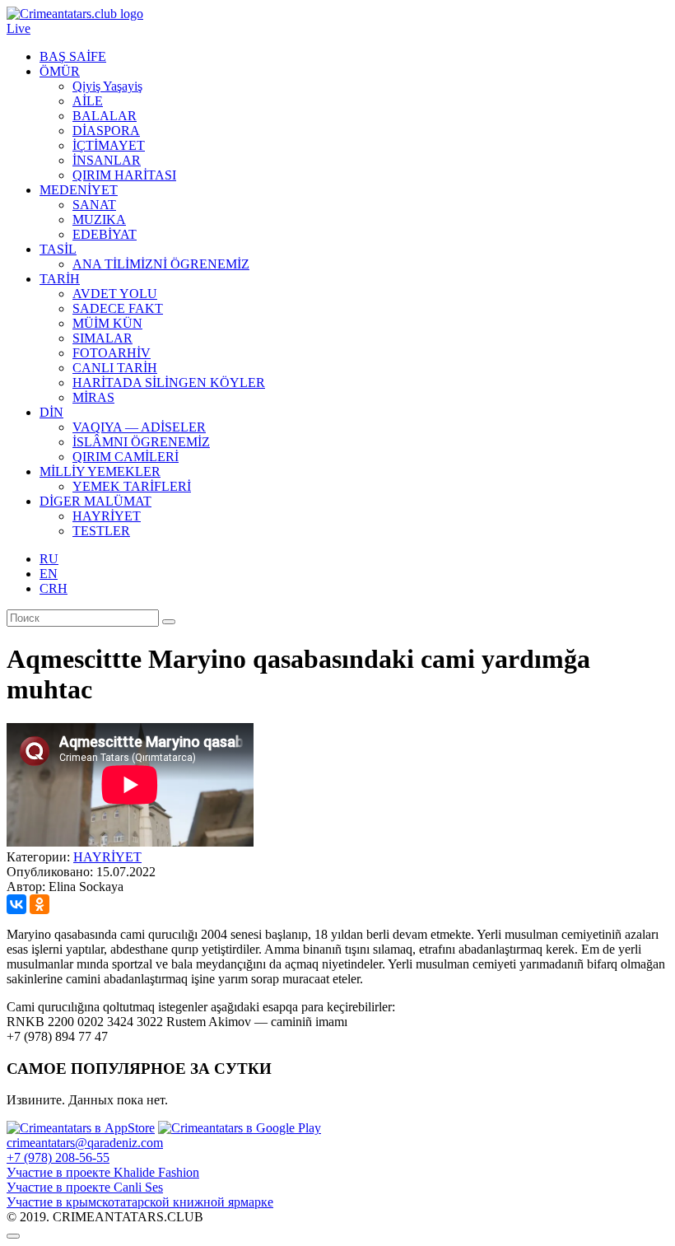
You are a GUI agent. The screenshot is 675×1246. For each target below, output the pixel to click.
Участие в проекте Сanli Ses (85, 1187)
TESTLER (101, 531)
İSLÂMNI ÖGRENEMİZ (141, 442)
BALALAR (104, 116)
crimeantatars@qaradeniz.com (85, 1143)
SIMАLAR (102, 338)
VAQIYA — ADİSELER (139, 427)
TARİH (60, 279)
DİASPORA (106, 131)
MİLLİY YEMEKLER (100, 471)
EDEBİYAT (104, 234)
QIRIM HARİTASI (124, 175)
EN (49, 574)
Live (18, 28)
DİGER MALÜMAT (95, 501)
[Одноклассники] (39, 904)
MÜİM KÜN (107, 323)
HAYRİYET (106, 516)
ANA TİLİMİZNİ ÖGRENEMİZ (160, 264)
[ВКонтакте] (16, 904)
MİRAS (93, 397)
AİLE (87, 101)
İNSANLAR (106, 160)
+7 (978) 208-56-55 (58, 1157)
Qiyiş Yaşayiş (107, 86)
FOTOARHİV (111, 353)
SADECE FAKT (117, 308)
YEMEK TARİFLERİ (131, 486)
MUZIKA (99, 219)
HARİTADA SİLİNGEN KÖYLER (168, 383)
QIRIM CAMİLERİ (125, 457)
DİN (51, 412)
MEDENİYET (79, 190)
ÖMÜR (60, 71)
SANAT (94, 205)
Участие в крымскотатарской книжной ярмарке (140, 1202)
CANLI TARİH (114, 368)
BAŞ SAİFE (73, 56)
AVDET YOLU (114, 294)
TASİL (58, 249)
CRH (54, 588)
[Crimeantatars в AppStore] (81, 1128)
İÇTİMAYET (108, 145)
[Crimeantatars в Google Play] (239, 1128)
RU (49, 559)
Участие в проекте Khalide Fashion (103, 1172)
